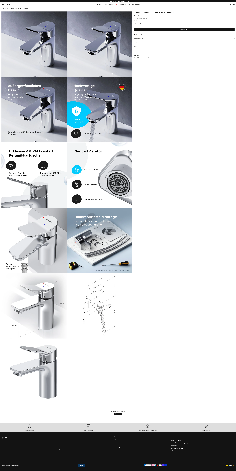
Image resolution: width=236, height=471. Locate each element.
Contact (59, 445)
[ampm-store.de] (5, 5)
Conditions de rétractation (120, 445)
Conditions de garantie (119, 440)
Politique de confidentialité (120, 442)
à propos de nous (61, 442)
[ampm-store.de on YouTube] (174, 451)
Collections (60, 440)
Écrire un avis (118, 414)
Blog (59, 449)
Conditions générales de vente (120, 447)
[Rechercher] (227, 4)
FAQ (59, 447)
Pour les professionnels (63, 451)
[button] (100, 4)
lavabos (156, 57)
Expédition (60, 453)
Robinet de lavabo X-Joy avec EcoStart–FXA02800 (18, 8)
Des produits (60, 438)
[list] (66, 207)
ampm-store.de (7, 465)
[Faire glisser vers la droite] (143, 1)
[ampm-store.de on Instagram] (173, 451)
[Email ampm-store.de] (171, 451)
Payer (59, 455)
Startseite (4, 8)
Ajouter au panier (184, 29)
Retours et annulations (63, 457)
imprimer (116, 438)
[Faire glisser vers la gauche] (93, 1)
